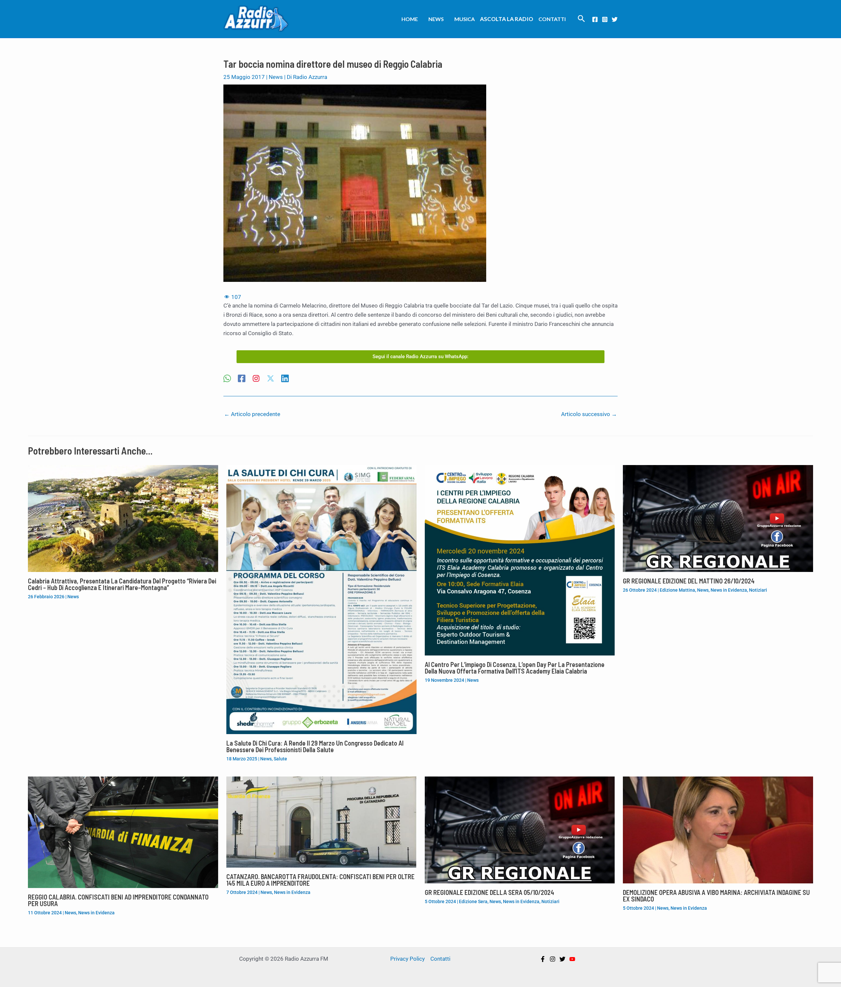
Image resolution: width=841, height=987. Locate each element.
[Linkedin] (285, 379)
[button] (581, 18)
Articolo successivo (589, 414)
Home (409, 19)
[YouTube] (572, 959)
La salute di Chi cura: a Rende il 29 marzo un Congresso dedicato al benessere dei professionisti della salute (314, 746)
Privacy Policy (407, 958)
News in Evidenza (729, 590)
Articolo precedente (252, 414)
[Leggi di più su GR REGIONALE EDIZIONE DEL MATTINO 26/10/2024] (718, 518)
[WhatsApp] (227, 379)
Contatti (552, 19)
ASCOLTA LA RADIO (506, 18)
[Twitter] (615, 19)
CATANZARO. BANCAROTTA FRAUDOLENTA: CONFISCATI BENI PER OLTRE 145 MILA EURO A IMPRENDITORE (320, 880)
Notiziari (758, 590)
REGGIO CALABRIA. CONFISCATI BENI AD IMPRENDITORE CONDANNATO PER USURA (118, 900)
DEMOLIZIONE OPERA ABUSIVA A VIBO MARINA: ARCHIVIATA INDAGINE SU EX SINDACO (716, 895)
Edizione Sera (473, 901)
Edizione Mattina (677, 590)
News (436, 19)
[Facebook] (595, 19)
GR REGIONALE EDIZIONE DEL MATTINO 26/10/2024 (689, 581)
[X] (270, 379)
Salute (280, 758)
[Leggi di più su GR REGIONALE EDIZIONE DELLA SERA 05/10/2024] (520, 829)
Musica (464, 19)
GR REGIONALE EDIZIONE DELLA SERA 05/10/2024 (489, 892)
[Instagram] (605, 19)
